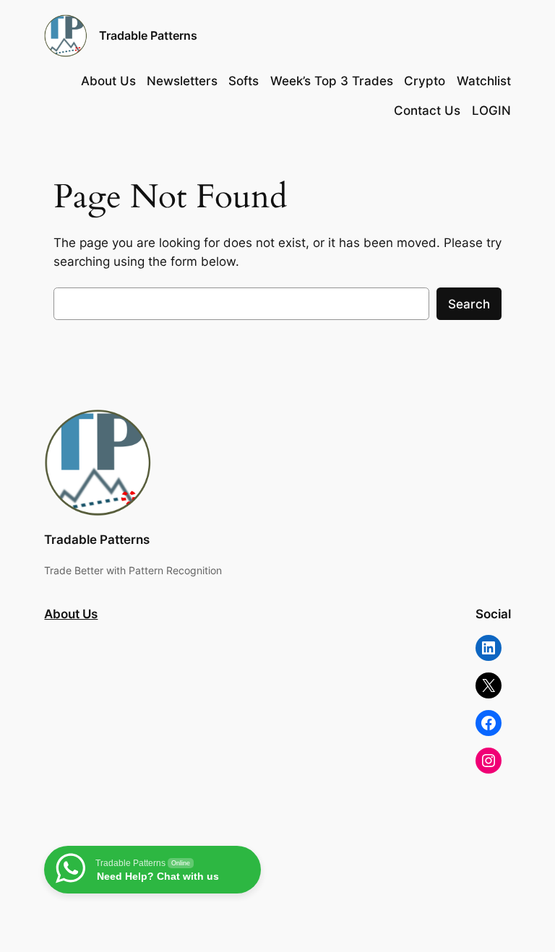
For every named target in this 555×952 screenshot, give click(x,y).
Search (469, 304)
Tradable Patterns (148, 35)
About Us (71, 614)
